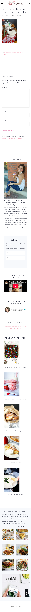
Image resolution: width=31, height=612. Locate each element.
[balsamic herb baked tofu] (22, 550)
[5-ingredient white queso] (15, 480)
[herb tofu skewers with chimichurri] (22, 565)
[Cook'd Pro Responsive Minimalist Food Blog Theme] (15, 596)
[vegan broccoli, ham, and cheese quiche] (22, 535)
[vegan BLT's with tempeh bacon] (8, 565)
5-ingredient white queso (15, 494)
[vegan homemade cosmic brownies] (15, 353)
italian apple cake (15, 462)
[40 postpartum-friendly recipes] (8, 535)
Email (4, 121)
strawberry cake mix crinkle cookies (15, 399)
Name (4, 112)
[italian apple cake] (15, 448)
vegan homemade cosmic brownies (15, 367)
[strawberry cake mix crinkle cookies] (15, 384)
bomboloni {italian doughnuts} (15, 431)
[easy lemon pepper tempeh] (8, 550)
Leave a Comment (16, 15)
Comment (5, 88)
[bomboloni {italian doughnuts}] (15, 416)
